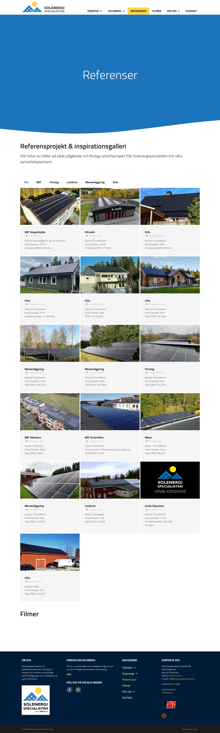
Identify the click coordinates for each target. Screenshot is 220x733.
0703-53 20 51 (176, 675)
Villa (115, 182)
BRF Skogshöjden (35, 232)
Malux (148, 437)
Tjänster (93, 11)
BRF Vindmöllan (94, 437)
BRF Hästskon (33, 437)
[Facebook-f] (69, 690)
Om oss (172, 11)
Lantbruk (72, 182)
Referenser (138, 11)
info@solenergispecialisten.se (182, 678)
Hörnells (90, 232)
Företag (54, 182)
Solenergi (114, 11)
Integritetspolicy (169, 689)
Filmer (156, 11)
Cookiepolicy (167, 692)
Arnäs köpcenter (154, 506)
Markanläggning (95, 182)
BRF (39, 182)
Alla (26, 182)
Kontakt (191, 11)
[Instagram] (78, 690)
